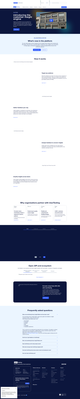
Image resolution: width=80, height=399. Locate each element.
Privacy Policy (27, 387)
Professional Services (44, 374)
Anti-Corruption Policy (63, 375)
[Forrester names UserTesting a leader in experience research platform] (19, 213)
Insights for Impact (53, 381)
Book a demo (64, 7)
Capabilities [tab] (52, 228)
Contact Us (17, 370)
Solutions (31, 7)
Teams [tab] (27, 228)
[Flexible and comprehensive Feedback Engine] (47, 213)
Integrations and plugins (45, 373)
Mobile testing (43, 377)
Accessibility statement (54, 372)
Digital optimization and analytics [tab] (35, 271)
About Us (16, 369)
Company (40, 7)
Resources (44, 7)
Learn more (44, 49)
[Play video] (51, 20)
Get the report (46, 297)
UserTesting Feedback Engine (32, 333)
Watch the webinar (37, 49)
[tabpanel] (40, 244)
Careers (24, 370)
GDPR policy (61, 372)
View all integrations (39, 277)
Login (24, 369)
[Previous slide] (36, 257)
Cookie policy (62, 371)
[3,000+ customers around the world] (60, 213)
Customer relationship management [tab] (44, 271)
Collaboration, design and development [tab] (27, 271)
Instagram (63, 364)
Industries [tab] (44, 228)
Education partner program (54, 382)
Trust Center (61, 376)
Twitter (65, 364)
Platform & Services (25, 7)
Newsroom (52, 375)
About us (52, 371)
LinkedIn (64, 364)
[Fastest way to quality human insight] (33, 213)
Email (17, 382)
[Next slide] (44, 257)
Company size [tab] (36, 228)
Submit (27, 383)
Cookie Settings (23, 395)
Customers (35, 7)
